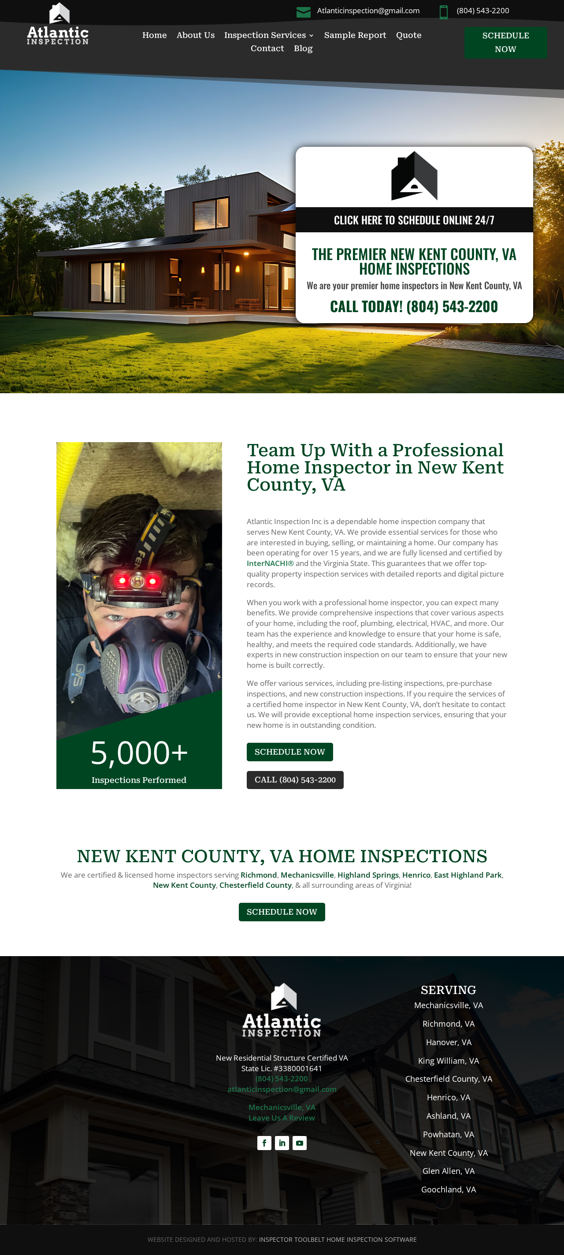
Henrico (416, 875)
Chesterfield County (255, 885)
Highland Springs (368, 875)
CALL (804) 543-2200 (295, 779)
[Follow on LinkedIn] (282, 1143)
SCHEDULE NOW (505, 42)
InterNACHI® (270, 563)
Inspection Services (265, 36)
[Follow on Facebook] (264, 1143)
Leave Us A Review (282, 1118)
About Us (196, 36)
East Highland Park (468, 875)
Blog (303, 49)
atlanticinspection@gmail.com (282, 1089)
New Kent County (184, 885)
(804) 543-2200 (282, 1078)
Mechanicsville (307, 875)
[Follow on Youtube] (300, 1143)
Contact (267, 49)
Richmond (259, 875)
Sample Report (355, 36)
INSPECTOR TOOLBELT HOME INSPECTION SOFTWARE (338, 1239)
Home (154, 36)
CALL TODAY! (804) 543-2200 (414, 305)
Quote (409, 36)
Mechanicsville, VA (282, 1107)
